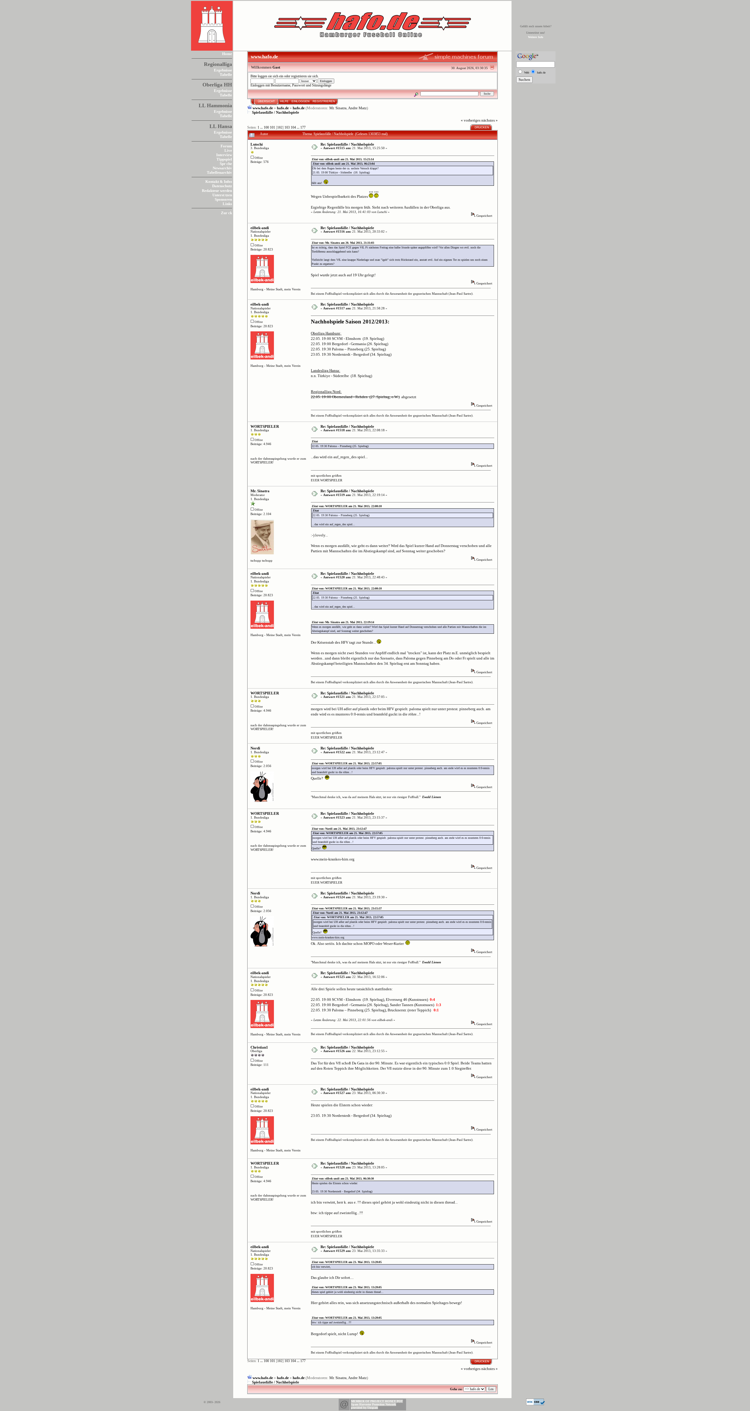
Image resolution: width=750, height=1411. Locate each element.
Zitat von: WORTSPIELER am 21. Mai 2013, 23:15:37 (347, 908)
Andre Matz (357, 108)
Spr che (226, 163)
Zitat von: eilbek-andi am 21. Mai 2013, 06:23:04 (344, 163)
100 (266, 127)
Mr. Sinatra (338, 108)
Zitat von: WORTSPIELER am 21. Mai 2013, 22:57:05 (347, 763)
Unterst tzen (222, 195)
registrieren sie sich (304, 76)
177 (303, 127)
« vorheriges (470, 120)
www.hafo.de (263, 108)
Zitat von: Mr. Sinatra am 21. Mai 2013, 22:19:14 (343, 622)
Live (228, 150)
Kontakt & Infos (218, 181)
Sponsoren (223, 199)
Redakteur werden (217, 190)
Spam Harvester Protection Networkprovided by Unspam (373, 1406)
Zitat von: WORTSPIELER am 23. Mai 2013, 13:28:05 (347, 1262)
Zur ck (226, 213)
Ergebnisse (223, 70)
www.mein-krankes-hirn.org (332, 859)
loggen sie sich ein (270, 76)
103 (287, 127)
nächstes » (489, 120)
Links (227, 204)
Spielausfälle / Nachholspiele (275, 112)
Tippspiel (224, 159)
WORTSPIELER (264, 426)
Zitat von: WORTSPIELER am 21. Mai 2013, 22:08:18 (347, 506)
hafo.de (283, 108)
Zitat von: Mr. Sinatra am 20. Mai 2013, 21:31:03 (343, 242)
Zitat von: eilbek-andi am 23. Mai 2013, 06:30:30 (343, 1178)
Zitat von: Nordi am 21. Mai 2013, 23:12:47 (339, 828)
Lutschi (256, 144)
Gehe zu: (456, 1389)
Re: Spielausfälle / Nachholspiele (347, 144)
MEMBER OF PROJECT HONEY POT (377, 1401)
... (262, 127)
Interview (224, 155)
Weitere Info (535, 37)
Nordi (255, 748)
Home (227, 54)
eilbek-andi (259, 228)
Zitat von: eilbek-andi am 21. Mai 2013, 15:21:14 (343, 159)
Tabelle (226, 74)
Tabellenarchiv (219, 172)
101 (272, 127)
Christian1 (259, 1047)
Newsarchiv (222, 168)
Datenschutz (222, 186)
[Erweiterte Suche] (416, 93)
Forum (226, 146)
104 (293, 127)
